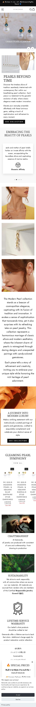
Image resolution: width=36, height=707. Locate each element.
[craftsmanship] (18, 524)
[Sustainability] (18, 563)
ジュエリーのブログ (18, 660)
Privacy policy (5, 705)
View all (18, 463)
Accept (18, 695)
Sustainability (18, 656)
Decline (18, 699)
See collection (18, 441)
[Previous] (28, 48)
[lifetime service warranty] (18, 608)
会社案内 (18, 648)
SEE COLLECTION (14, 122)
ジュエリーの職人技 (18, 652)
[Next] (32, 48)
